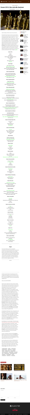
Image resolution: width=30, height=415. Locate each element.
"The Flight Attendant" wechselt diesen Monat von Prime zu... (26, 63)
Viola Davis (13, 355)
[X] (15, 410)
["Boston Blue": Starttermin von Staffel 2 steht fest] (21, 50)
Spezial (20, 1)
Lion (2, 353)
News (12, 1)
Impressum (10, 414)
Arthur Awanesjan (12, 9)
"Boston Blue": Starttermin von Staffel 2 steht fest (26, 50)
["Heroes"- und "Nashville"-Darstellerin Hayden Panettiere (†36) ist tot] (21, 41)
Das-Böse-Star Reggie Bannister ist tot (26, 46)
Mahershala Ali (7, 353)
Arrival (9, 348)
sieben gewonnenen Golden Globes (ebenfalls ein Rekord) (10, 322)
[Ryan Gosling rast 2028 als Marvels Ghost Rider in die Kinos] (21, 68)
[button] (28, 1)
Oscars (13, 354)
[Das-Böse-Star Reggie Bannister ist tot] (21, 46)
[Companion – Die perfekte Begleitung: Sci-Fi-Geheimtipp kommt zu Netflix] (21, 35)
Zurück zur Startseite (20, 414)
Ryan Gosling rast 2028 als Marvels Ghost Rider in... (26, 68)
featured (14, 349)
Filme (14, 1)
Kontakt (16, 414)
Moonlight (3, 354)
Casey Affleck (13, 348)
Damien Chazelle (4, 349)
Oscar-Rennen (9, 354)
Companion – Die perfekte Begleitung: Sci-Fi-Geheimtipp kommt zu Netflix (26, 36)
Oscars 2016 (4, 355)
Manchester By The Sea (13, 353)
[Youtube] (16, 410)
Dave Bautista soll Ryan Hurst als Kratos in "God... (26, 59)
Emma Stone (10, 349)
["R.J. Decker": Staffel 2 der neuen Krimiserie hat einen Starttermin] (21, 55)
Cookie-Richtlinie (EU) (25, 414)
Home (9, 1)
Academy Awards (4, 348)
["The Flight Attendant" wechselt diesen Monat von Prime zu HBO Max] (21, 63)
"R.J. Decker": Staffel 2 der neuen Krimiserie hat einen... (26, 55)
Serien (17, 1)
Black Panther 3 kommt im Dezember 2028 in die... (26, 72)
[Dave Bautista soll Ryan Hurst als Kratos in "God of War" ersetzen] (21, 59)
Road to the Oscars (3, 4)
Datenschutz (13, 414)
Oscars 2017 (8, 355)
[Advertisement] (10, 266)
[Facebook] (13, 410)
